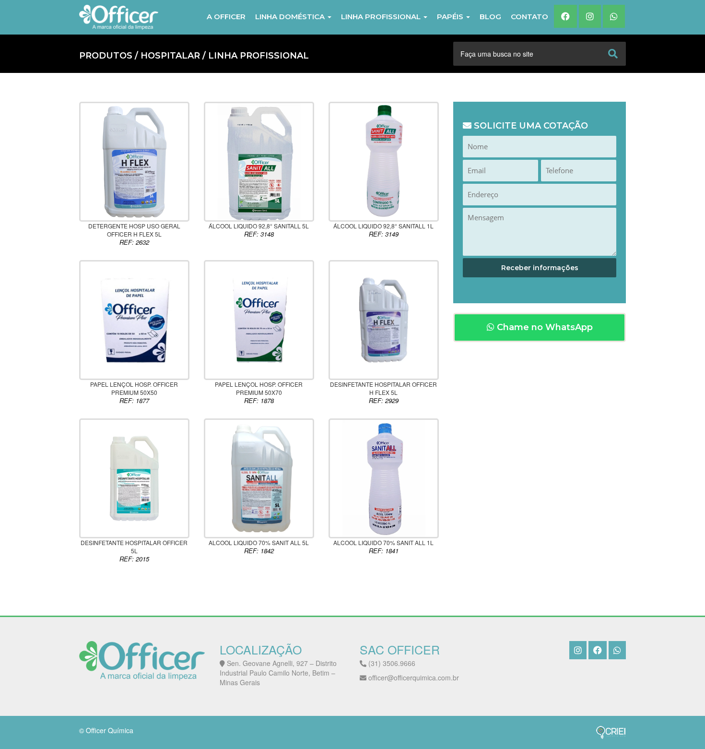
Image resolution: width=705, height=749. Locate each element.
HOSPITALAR (170, 55)
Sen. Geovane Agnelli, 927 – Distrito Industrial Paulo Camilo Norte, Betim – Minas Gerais (278, 672)
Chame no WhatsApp (543, 327)
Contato (529, 16)
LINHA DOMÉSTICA (291, 16)
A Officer (226, 16)
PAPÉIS (451, 16)
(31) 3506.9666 (390, 663)
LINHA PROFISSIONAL (382, 16)
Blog (490, 16)
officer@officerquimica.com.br (412, 677)
